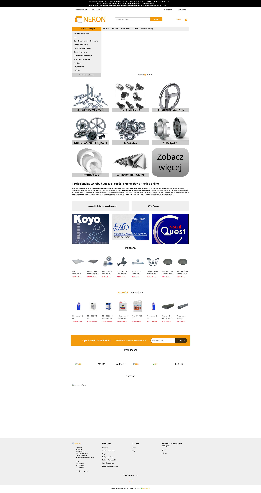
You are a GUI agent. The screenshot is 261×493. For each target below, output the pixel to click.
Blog (133, 451)
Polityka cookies (107, 457)
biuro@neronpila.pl (82, 471)
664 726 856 (80, 468)
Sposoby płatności (108, 463)
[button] (106, 443)
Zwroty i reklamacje (108, 451)
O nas (134, 448)
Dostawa (105, 448)
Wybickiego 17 (80, 451)
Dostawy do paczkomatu (110, 466)
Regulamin (105, 454)
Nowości (115, 29)
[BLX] (159, 364)
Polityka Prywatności (109, 460)
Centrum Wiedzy (147, 29)
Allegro (164, 453)
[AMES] (82, 364)
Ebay (163, 450)
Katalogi (106, 29)
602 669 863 (80, 464)
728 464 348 (80, 466)
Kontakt (135, 29)
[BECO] (140, 364)
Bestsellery (125, 29)
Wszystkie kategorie (88, 29)
